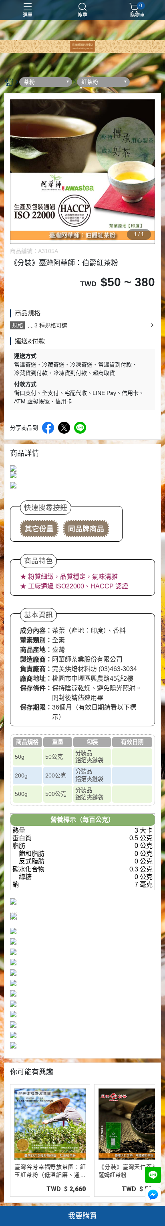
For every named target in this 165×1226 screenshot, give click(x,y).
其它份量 (39, 529)
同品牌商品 (86, 529)
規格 (17, 325)
